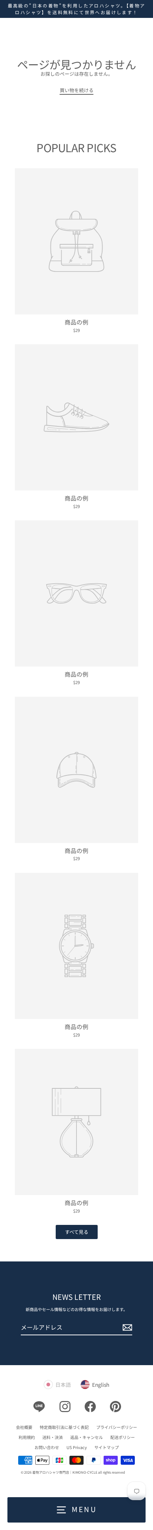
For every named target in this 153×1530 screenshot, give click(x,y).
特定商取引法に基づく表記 (64, 1427)
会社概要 (24, 1427)
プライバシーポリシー (116, 1427)
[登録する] (126, 1327)
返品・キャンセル (86, 1437)
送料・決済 (52, 1437)
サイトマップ (106, 1447)
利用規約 (27, 1437)
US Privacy (76, 1447)
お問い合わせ (47, 1447)
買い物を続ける (77, 90)
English (100, 1384)
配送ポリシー (122, 1437)
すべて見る (76, 1231)
